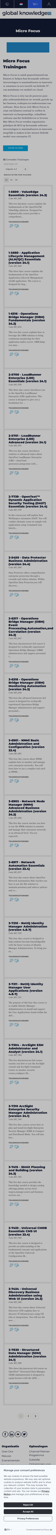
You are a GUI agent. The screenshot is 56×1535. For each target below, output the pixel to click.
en (8, 1529)
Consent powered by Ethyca (37, 1530)
